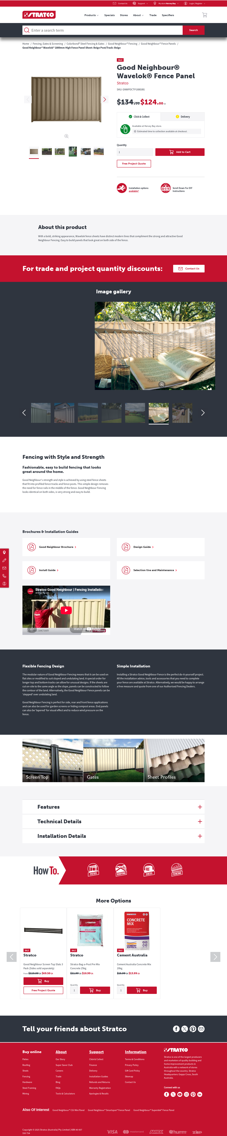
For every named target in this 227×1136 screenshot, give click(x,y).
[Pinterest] (193, 1029)
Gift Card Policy (132, 1070)
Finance (93, 1065)
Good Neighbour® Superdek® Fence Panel (153, 1110)
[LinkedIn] (199, 1094)
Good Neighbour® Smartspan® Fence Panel (109, 1110)
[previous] (28, 99)
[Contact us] (4, 568)
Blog (58, 1082)
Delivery (93, 1070)
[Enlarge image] (113, 384)
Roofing (26, 1065)
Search (193, 30)
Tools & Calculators (65, 1093)
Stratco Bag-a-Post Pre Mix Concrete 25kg (85, 966)
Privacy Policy (132, 1065)
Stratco (122, 83)
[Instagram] (186, 1094)
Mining (25, 1093)
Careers (59, 1070)
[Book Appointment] (4, 583)
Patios (25, 1059)
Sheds (25, 1070)
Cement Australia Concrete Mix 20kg (134, 966)
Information (135, 1052)
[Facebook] (176, 1029)
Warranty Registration (100, 1087)
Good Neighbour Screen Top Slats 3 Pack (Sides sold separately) (43, 966)
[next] (105, 99)
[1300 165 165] (4, 576)
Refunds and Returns (99, 1082)
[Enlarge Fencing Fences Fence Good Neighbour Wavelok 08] (66, 413)
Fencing (26, 1076)
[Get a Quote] (4, 560)
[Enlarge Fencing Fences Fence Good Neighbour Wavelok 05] (137, 413)
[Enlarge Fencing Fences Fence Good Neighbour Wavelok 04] (160, 413)
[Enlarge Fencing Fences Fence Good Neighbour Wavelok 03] (184, 413)
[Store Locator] (4, 552)
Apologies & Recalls (99, 1093)
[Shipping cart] (204, 15)
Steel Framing (29, 1087)
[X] (184, 1029)
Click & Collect (96, 1059)
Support (96, 1052)
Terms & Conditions (134, 1059)
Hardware (27, 1082)
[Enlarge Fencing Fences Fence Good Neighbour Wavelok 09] (42, 413)
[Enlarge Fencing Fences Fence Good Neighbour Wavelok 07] (90, 413)
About (61, 1052)
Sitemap (129, 1076)
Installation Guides (98, 1076)
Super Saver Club (64, 1065)
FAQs (58, 1087)
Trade (58, 1076)
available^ (134, 191)
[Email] (201, 1029)
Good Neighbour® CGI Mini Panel (69, 1110)
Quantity (121, 145)
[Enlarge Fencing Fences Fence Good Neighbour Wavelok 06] (113, 413)
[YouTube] (179, 1094)
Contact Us (130, 1082)
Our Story (60, 1059)
